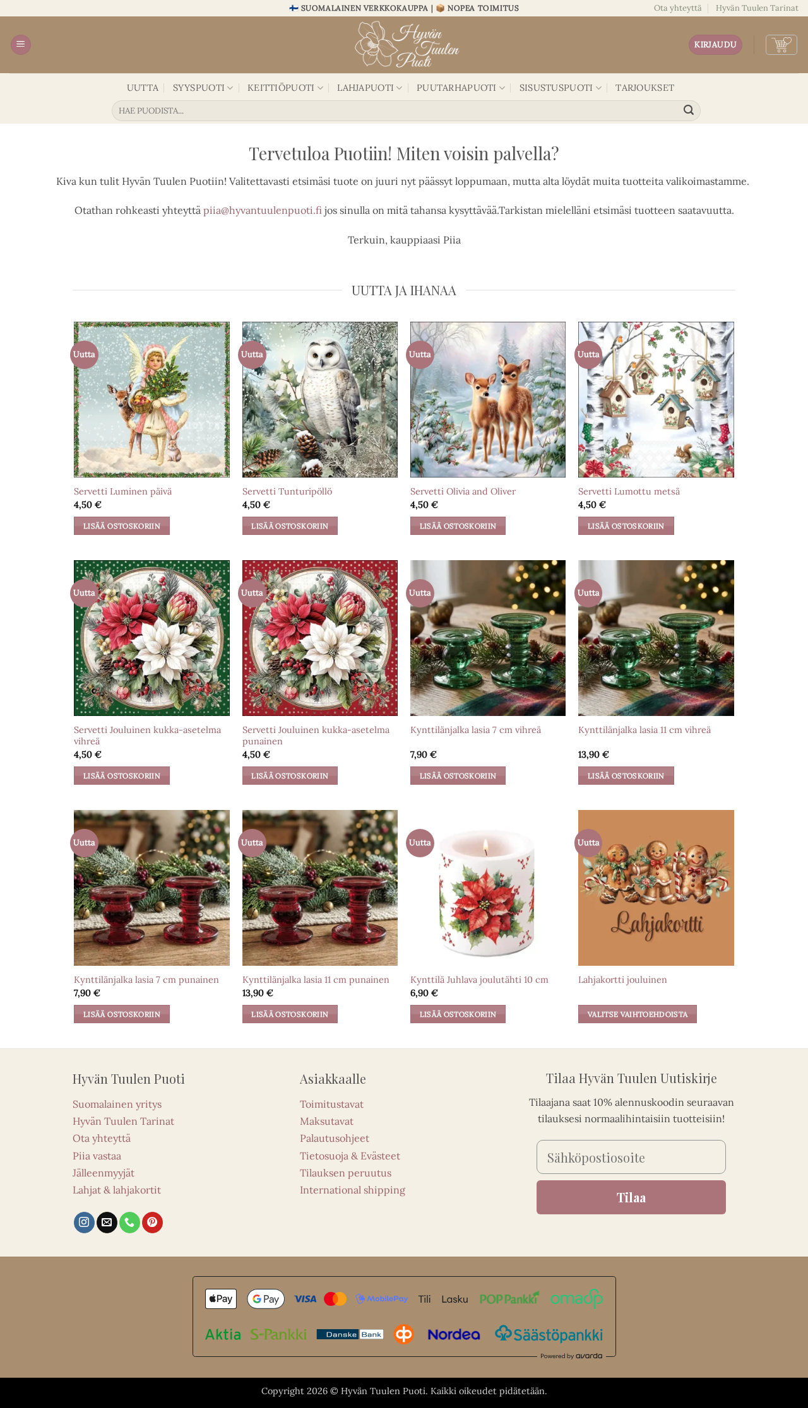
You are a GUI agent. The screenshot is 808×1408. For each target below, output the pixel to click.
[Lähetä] (689, 111)
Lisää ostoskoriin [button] (121, 526)
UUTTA (142, 87)
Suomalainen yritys (117, 1104)
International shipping (352, 1189)
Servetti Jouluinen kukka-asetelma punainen (315, 736)
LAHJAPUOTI (365, 87)
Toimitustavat (332, 1104)
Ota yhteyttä (678, 8)
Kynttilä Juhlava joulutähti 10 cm (479, 979)
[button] (21, 45)
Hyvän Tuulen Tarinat (757, 8)
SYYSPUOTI (199, 87)
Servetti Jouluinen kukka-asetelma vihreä (147, 736)
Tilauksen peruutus (345, 1172)
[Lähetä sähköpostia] (107, 1222)
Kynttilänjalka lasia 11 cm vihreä (644, 730)
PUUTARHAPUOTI (457, 87)
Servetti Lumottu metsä (629, 491)
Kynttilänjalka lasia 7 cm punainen (146, 979)
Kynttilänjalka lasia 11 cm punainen (315, 979)
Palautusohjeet (334, 1138)
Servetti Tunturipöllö (287, 491)
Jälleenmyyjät (103, 1172)
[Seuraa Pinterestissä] (152, 1222)
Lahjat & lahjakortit (117, 1189)
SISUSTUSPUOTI (556, 87)
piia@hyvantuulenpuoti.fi (262, 210)
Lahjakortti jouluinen (622, 979)
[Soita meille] (129, 1222)
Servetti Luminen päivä (123, 491)
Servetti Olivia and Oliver (463, 491)
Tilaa (631, 1197)
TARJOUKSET (644, 87)
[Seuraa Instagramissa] (84, 1222)
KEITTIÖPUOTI (280, 87)
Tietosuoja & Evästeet (350, 1155)
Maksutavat (327, 1121)
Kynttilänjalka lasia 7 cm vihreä (475, 730)
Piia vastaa (97, 1155)
